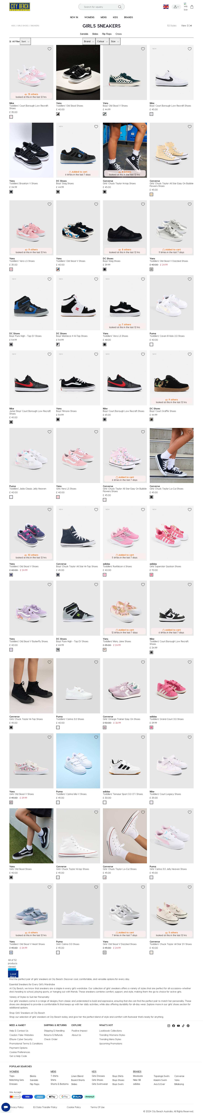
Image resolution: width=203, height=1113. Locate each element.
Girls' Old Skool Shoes (20, 869)
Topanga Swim (161, 1076)
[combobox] (101, 7)
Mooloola (138, 1076)
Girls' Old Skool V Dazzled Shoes (119, 944)
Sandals (84, 34)
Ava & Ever (159, 1084)
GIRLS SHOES (22, 25)
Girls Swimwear (100, 1084)
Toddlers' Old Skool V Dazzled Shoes (169, 261)
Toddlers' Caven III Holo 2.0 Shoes (167, 336)
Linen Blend (77, 1076)
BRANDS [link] (128, 17)
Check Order (51, 1039)
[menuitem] (74, 17)
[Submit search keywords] (120, 7)
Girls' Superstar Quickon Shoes (165, 566)
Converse (179, 1076)
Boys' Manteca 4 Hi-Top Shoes (71, 336)
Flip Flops (106, 34)
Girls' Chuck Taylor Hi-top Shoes (119, 183)
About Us (76, 1035)
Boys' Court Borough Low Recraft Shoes (170, 105)
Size (113, 41)
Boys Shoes (118, 1080)
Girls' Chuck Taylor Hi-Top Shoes (26, 719)
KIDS (13, 25)
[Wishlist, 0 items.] (185, 6)
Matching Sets (16, 1080)
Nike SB (137, 1080)
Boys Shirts (118, 1076)
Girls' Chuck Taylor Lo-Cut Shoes (166, 488)
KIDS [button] (115, 17)
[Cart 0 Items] (192, 7)
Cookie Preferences (20, 1052)
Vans (176, 1080)
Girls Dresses (98, 1076)
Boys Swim (118, 1084)
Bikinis (33, 1076)
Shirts (53, 1080)
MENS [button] (104, 17)
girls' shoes (173, 1004)
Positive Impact (79, 1030)
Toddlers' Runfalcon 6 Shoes (117, 566)
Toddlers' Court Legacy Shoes (165, 794)
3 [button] (187, 25)
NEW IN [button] (74, 17)
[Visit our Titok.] (182, 1025)
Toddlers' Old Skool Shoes (69, 105)
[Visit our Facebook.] (173, 1025)
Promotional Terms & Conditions (26, 1043)
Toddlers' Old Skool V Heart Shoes (27, 944)
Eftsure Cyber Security (21, 1039)
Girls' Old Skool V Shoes (21, 794)
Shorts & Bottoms (59, 1084)
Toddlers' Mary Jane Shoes (117, 641)
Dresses (13, 1084)
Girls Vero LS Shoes (66, 488)
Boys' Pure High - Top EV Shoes (25, 336)
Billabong (179, 1084)
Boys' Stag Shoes (65, 183)
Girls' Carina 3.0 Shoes (67, 944)
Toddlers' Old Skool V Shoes (70, 261)
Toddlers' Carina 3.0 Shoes (70, 719)
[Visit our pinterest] (187, 1025)
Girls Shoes (97, 1080)
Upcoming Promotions (110, 1043)
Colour (100, 41)
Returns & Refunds (53, 1035)
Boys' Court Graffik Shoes (163, 411)
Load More (13, 975)
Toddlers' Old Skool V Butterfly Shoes (28, 641)
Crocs (119, 34)
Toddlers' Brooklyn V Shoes (23, 183)
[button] (176, 6)
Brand (87, 41)
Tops (11, 1076)
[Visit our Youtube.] (178, 1025)
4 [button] (191, 25)
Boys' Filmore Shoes (66, 411)
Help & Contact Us (19, 1030)
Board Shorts (78, 1080)
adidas (136, 1084)
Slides (95, 34)
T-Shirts (54, 1076)
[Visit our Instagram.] (168, 1025)
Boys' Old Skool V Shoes (115, 105)
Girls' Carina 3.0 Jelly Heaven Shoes (168, 869)
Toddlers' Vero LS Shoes (22, 261)
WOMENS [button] (89, 17)
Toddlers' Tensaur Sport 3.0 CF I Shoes (123, 794)
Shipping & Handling (54, 1030)
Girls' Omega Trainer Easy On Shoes (121, 719)
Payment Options (18, 1047)
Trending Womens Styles (112, 1035)
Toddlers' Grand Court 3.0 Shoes (167, 719)
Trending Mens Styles (110, 1039)
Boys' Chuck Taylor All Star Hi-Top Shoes (77, 566)
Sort (24, 41)
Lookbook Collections (110, 1030)
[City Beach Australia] (19, 6)
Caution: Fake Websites (22, 1035)
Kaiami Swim (160, 1080)
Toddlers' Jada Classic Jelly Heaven (27, 488)
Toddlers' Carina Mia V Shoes (71, 794)
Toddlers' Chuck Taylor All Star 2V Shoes (171, 944)
